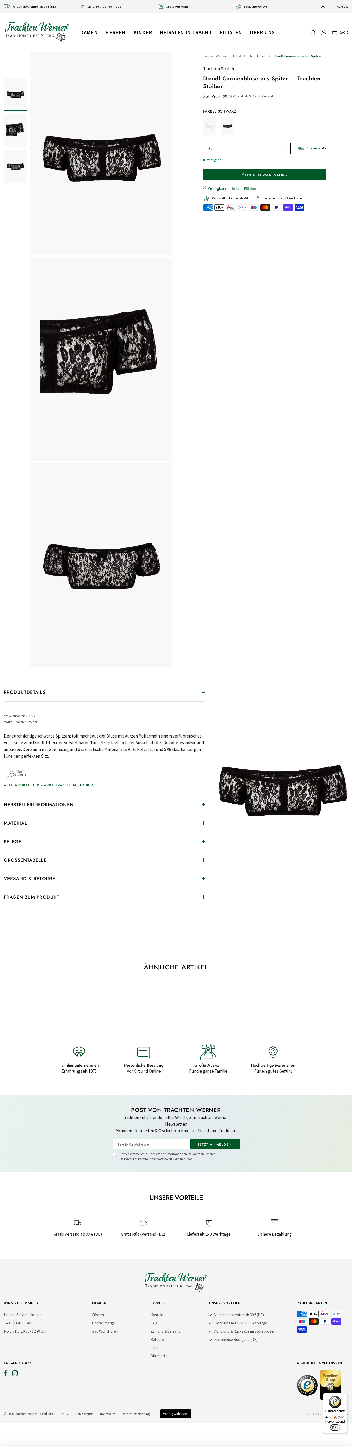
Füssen (98, 1314)
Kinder (142, 32)
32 (210, 148)
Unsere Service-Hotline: (23, 1314)
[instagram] (15, 1374)
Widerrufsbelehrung (136, 1414)
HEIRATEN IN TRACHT (186, 32)
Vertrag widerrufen (175, 1414)
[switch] (335, 1427)
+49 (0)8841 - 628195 (19, 1322)
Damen (89, 32)
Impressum (107, 1414)
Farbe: (219, 111)
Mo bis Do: (12, 1331)
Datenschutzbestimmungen (138, 1159)
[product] (101, 359)
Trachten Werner (214, 56)
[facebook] (5, 1374)
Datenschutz (84, 1414)
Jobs (154, 1347)
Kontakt (342, 6)
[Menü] (344, 1396)
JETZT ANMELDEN (215, 1144)
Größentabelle (316, 148)
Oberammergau (104, 1322)
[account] (323, 32)
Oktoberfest (160, 1355)
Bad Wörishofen (105, 1331)
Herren (115, 32)
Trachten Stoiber (218, 68)
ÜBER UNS (262, 32)
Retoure (157, 1339)
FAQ (322, 6)
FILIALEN (231, 32)
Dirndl (237, 56)
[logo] (37, 31)
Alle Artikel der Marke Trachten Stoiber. (49, 785)
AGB (65, 1414)
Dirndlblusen (257, 56)
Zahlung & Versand (165, 1331)
